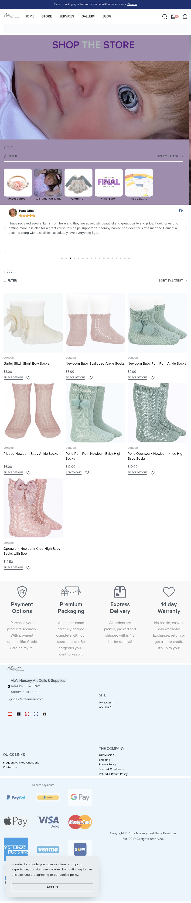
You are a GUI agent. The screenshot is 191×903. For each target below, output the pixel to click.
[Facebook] (36, 714)
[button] (4, 229)
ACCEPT (52, 887)
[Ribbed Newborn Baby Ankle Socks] (33, 413)
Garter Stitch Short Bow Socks (26, 363)
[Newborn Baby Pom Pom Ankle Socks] (158, 323)
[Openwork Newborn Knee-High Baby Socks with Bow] (33, 508)
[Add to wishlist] (28, 378)
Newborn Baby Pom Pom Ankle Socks (157, 363)
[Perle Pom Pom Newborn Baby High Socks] (96, 413)
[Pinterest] (27, 714)
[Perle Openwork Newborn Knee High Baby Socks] (158, 413)
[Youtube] (10, 714)
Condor (8, 358)
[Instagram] (44, 714)
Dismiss (132, 4)
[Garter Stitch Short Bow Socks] (33, 323)
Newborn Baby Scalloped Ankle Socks (95, 363)
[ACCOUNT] (185, 16)
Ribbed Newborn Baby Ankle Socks (30, 454)
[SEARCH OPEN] (164, 16)
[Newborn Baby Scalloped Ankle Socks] (96, 323)
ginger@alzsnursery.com (26, 699)
